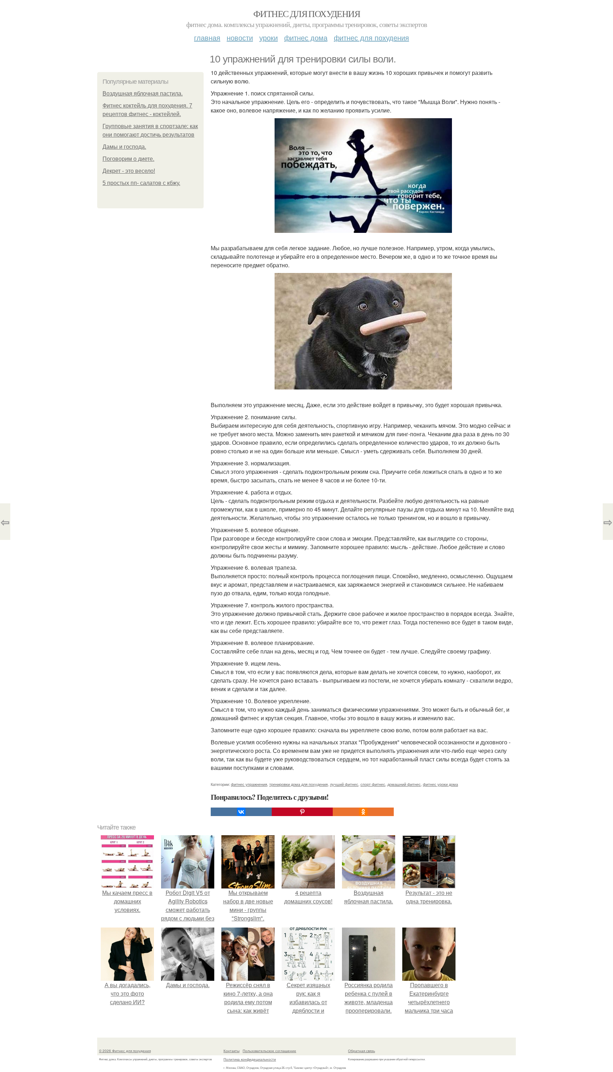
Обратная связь (361, 1050)
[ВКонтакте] (241, 812)
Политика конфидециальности (249, 1059)
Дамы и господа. (124, 147)
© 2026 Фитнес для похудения (125, 1050)
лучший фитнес (344, 784)
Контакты (231, 1050)
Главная (207, 37)
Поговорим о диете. (128, 159)
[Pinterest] (302, 812)
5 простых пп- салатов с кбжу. (141, 183)
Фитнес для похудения (306, 13)
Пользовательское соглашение (269, 1050)
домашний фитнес (404, 784)
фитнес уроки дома (440, 784)
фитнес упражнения (249, 784)
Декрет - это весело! (129, 171)
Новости (240, 37)
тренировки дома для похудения (298, 784)
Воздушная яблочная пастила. (143, 94)
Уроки (268, 37)
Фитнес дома (305, 37)
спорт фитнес (372, 784)
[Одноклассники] (363, 812)
